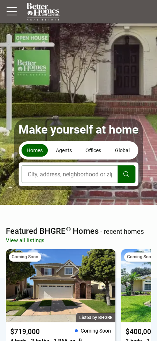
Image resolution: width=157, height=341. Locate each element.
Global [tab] (122, 150)
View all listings (25, 240)
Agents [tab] (64, 150)
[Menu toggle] (12, 12)
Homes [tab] (35, 150)
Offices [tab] (93, 150)
